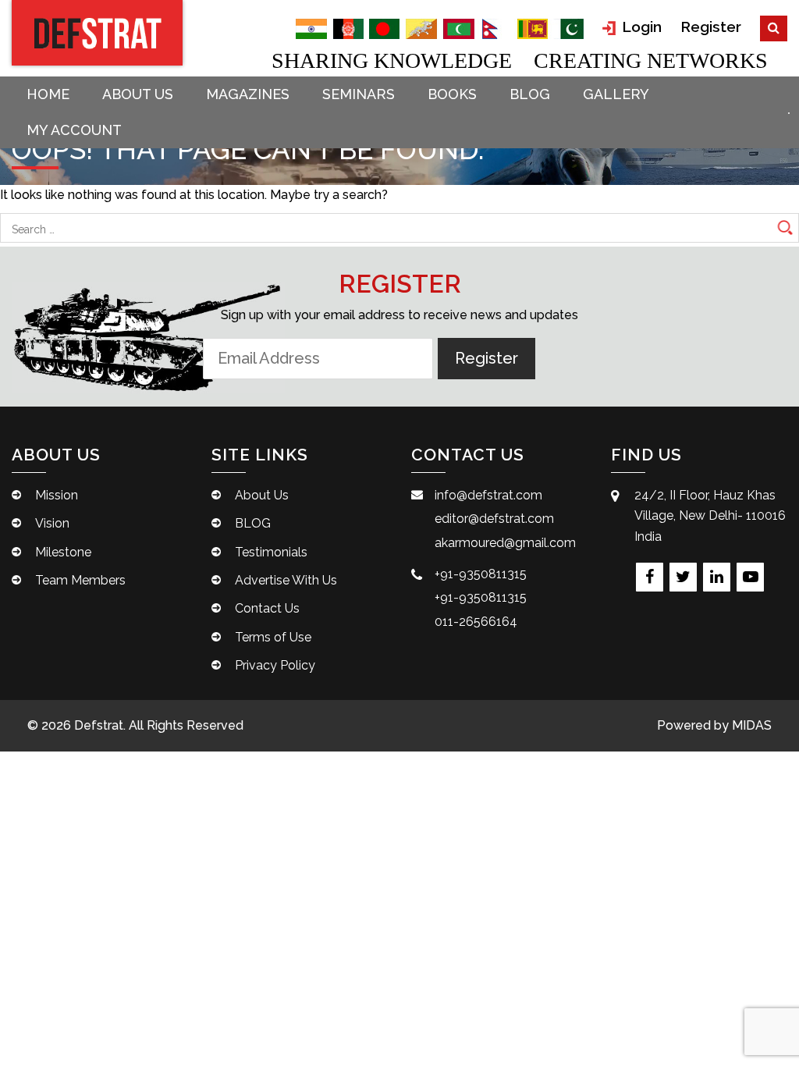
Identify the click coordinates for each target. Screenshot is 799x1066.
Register (710, 26)
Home (48, 94)
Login (640, 26)
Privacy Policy (275, 665)
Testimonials (271, 552)
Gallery (616, 94)
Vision (52, 523)
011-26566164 (476, 621)
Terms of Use (273, 637)
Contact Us (267, 608)
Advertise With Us (286, 580)
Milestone (63, 552)
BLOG (530, 94)
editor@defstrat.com (494, 518)
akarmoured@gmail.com (505, 542)
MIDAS (752, 725)
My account (74, 130)
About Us (137, 94)
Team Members (80, 580)
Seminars (358, 94)
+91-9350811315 (481, 574)
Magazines (247, 94)
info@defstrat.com (488, 495)
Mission (56, 495)
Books (452, 94)
